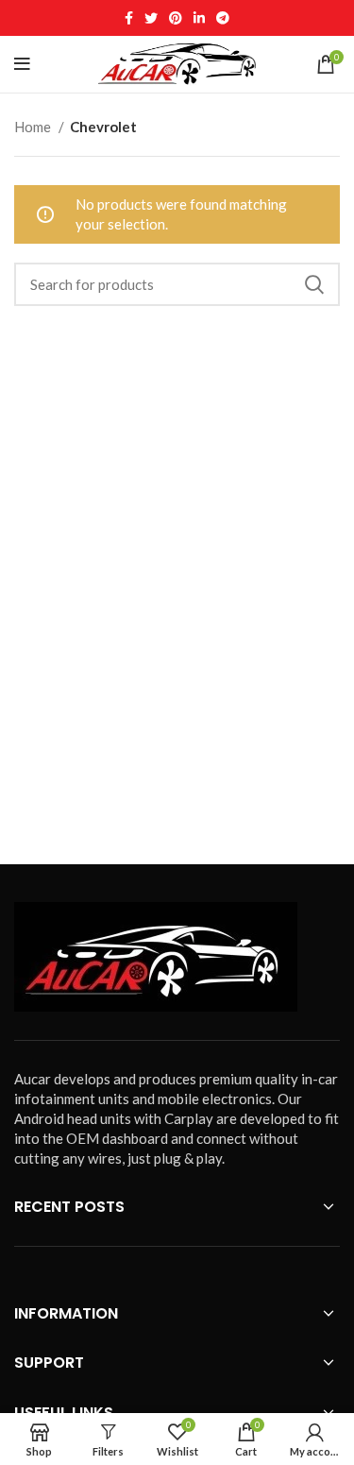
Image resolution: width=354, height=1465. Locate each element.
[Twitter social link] (151, 18)
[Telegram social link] (223, 18)
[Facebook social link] (129, 18)
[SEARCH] (314, 284)
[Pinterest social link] (175, 18)
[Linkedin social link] (199, 18)
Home (34, 126)
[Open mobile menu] (22, 64)
